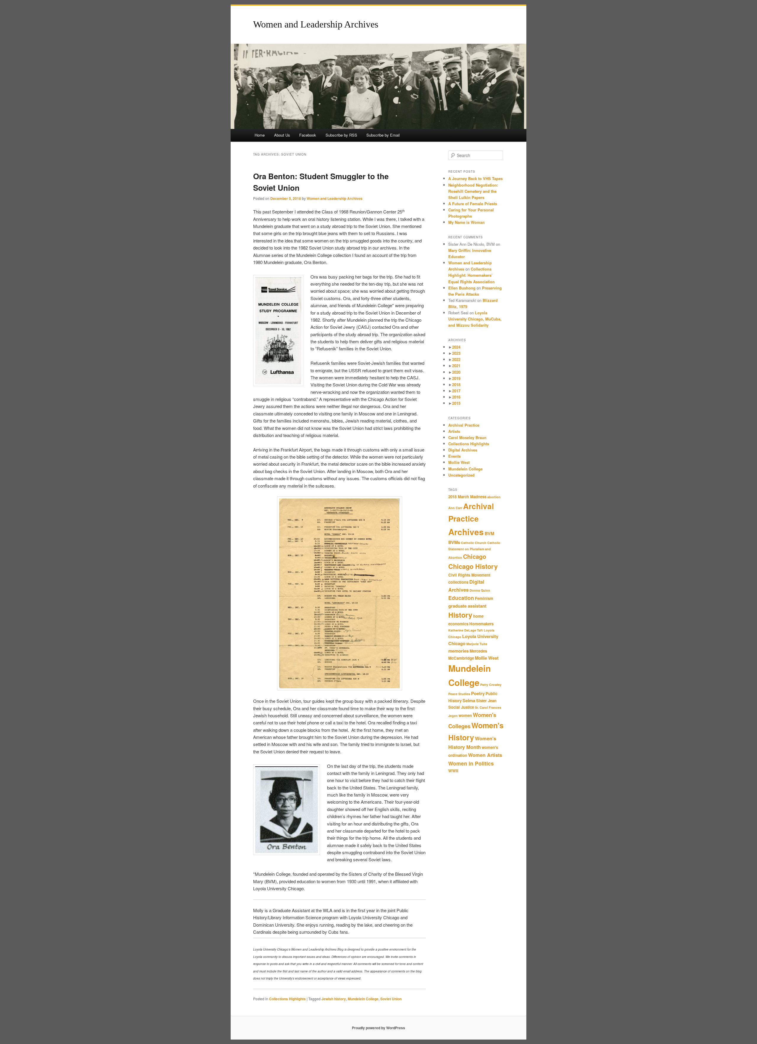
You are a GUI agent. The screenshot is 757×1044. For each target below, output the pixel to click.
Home (260, 135)
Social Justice (461, 707)
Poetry (478, 693)
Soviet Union (391, 998)
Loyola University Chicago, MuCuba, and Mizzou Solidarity (475, 319)
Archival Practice (463, 425)
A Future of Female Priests (473, 203)
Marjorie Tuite (476, 644)
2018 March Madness (467, 496)
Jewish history (333, 998)
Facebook (307, 135)
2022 (456, 359)
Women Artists (485, 755)
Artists (454, 431)
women (465, 715)
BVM (489, 533)
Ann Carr (455, 508)
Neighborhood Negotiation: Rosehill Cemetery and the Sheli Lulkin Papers (473, 191)
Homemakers (481, 624)
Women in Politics (471, 763)
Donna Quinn (480, 590)
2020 (456, 372)
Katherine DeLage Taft (465, 630)
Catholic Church (473, 542)
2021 (456, 365)
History (460, 615)
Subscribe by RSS (341, 135)
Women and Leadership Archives (315, 24)
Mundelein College (363, 998)
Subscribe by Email (383, 135)
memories (458, 651)
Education (461, 597)
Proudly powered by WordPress (378, 1027)
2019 (456, 378)
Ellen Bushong (461, 288)
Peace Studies (459, 694)
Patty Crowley (491, 684)
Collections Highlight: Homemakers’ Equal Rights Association (471, 275)
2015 (456, 403)
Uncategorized (461, 475)
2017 (456, 391)
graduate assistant (467, 606)
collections (458, 582)
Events (454, 456)
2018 (456, 384)
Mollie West (459, 462)
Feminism (484, 598)
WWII (453, 770)
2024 (456, 347)
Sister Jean (486, 700)
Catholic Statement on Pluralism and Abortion (474, 550)
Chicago (474, 556)
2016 (456, 397)
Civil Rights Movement (469, 575)
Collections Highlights (287, 998)
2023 (456, 353)
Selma (468, 700)
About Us (282, 135)
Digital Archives (462, 450)
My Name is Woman (466, 222)
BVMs (454, 542)
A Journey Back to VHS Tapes (475, 178)
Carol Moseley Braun (467, 437)
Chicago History (473, 566)
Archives (466, 532)
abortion (494, 497)
